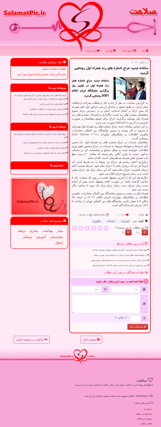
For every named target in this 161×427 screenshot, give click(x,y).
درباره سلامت (91, 51)
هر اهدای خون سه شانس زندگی (53, 104)
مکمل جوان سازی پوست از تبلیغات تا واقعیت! (47, 109)
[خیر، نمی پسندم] (128, 232)
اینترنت (125, 221)
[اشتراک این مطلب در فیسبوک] (87, 227)
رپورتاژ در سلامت (144, 419)
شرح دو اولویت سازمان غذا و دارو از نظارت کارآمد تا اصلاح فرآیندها (120, 265)
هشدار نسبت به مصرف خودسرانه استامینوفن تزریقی (44, 142)
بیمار (60, 230)
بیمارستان (56, 236)
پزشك (21, 230)
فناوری (97, 221)
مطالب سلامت (146, 423)
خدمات (111, 221)
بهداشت (109, 51)
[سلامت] (80, 26)
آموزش (41, 236)
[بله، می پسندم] (145, 232)
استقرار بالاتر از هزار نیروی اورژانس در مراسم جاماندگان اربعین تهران (119, 260)
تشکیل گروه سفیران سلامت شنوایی (51, 148)
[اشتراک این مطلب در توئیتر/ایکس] (81, 227)
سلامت (131, 102)
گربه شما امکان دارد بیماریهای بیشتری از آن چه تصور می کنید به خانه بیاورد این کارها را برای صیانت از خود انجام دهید (40, 97)
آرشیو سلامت (128, 51)
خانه (144, 51)
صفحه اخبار (90, 339)
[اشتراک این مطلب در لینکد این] (99, 227)
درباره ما (148, 409)
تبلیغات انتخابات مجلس (54, 68)
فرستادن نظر (137, 326)
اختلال (59, 243)
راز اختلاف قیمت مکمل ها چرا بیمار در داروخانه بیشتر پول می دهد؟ (120, 255)
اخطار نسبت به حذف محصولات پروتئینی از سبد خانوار (45, 153)
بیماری (33, 230)
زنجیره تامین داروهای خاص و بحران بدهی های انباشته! (44, 114)
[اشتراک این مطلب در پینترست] (106, 227)
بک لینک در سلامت (143, 414)
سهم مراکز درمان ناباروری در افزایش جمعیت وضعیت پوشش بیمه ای (119, 250)
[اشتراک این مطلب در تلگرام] (93, 227)
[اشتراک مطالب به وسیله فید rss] (74, 227)
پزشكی (27, 236)
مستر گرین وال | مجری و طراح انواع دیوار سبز (41, 74)
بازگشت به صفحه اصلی (30, 339)
